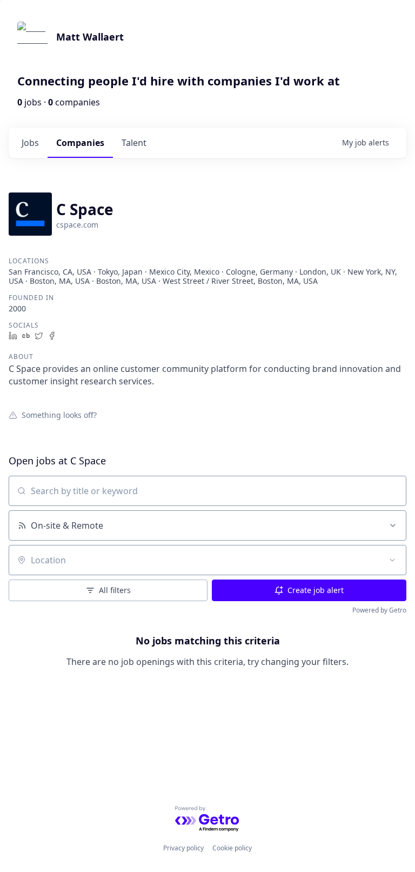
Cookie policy (232, 848)
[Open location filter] (392, 560)
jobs (30, 143)
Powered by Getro (379, 610)
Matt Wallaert (90, 36)
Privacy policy (183, 848)
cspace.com (77, 224)
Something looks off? (59, 415)
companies (80, 143)
